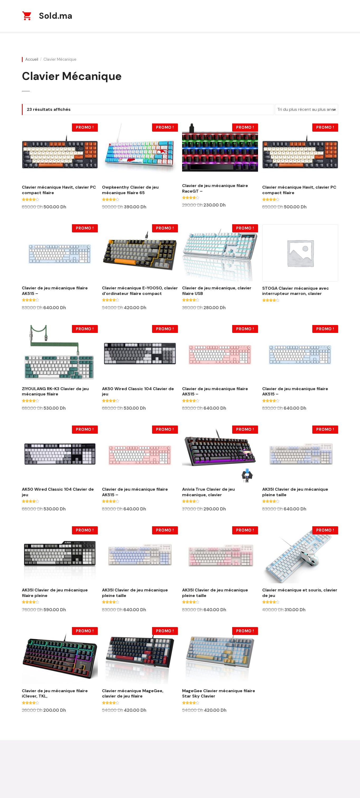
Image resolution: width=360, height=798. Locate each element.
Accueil (31, 59)
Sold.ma (55, 15)
